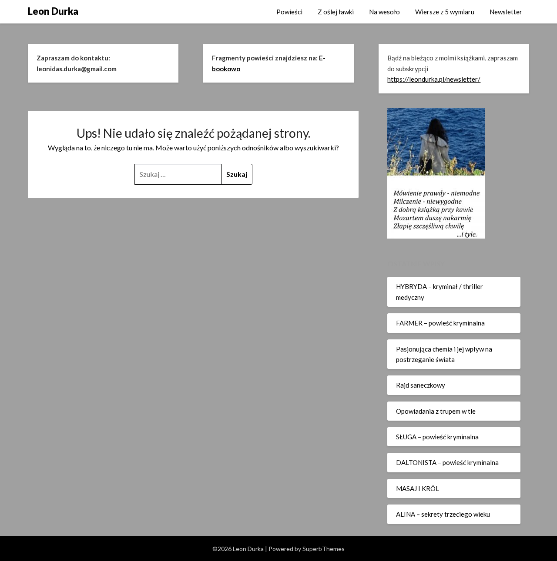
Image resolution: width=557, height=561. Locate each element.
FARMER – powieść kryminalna (440, 323)
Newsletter (506, 12)
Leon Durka (53, 11)
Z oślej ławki (336, 12)
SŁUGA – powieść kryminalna (437, 437)
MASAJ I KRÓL (417, 488)
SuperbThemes (323, 548)
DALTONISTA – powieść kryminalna (447, 462)
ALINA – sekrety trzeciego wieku (443, 514)
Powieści (289, 12)
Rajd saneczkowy (420, 385)
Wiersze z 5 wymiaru (444, 12)
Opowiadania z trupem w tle (436, 411)
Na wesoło (384, 12)
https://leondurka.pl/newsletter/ (433, 79)
